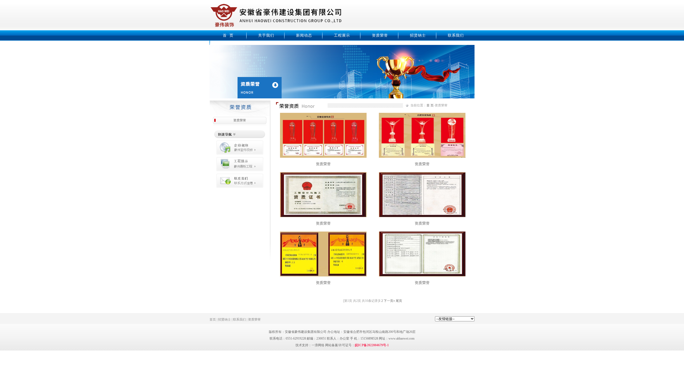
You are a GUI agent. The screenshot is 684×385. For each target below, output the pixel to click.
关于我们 (266, 35)
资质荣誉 (380, 35)
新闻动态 (304, 35)
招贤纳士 (418, 35)
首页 (212, 319)
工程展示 (342, 35)
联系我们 (456, 35)
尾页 (399, 301)
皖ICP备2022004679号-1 (372, 345)
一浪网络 (318, 345)
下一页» (389, 301)
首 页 (228, 35)
